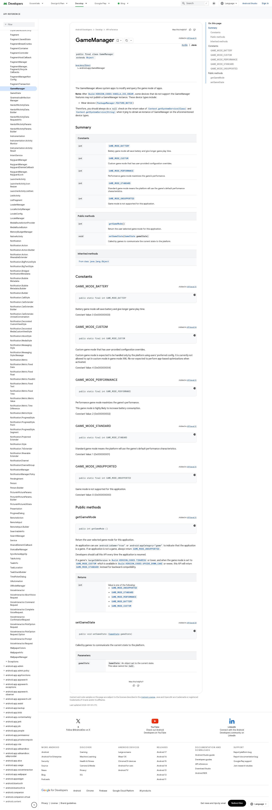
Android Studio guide (204, 755)
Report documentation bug (246, 756)
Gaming (83, 752)
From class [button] (94, 261)
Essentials (35, 3)
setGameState (116, 236)
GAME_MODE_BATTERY (119, 146)
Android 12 (162, 774)
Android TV (123, 770)
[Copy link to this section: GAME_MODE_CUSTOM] (110, 327)
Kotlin (185, 45)
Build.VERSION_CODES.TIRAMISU (129, 560)
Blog (123, 3)
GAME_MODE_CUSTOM (118, 158)
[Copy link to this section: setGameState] (98, 622)
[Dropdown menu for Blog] (129, 3)
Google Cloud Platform (123, 790)
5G (81, 774)
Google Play (101, 3)
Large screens (124, 752)
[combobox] (195, 3)
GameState (129, 236)
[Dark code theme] (194, 295)
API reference (12, 14)
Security (45, 761)
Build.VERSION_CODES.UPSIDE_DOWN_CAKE (140, 563)
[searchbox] (19, 24)
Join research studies (243, 765)
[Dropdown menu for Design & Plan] (68, 3)
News (44, 770)
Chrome (90, 790)
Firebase (103, 790)
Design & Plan (57, 3)
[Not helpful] (194, 30)
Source (45, 765)
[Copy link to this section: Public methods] (104, 507)
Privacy (83, 770)
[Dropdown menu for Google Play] (110, 3)
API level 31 (191, 38)
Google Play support (243, 761)
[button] (18, 661)
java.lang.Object (83, 65)
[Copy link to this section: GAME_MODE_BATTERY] (111, 286)
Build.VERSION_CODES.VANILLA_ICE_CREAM (110, 94)
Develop (79, 3)
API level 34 (191, 327)
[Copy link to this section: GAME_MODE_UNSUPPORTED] (119, 466)
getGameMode (115, 223)
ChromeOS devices (127, 761)
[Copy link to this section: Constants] (95, 277)
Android (45, 752)
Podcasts (46, 779)
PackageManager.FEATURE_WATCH (114, 103)
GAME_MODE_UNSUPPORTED (121, 198)
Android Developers (84, 29)
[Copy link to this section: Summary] (94, 127)
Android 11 (161, 779)
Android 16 (162, 756)
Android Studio (249, 3)
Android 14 (162, 765)
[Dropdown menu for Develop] (87, 3)
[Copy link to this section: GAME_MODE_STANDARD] (114, 426)
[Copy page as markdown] (126, 40)
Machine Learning (88, 756)
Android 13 (161, 770)
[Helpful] (190, 30)
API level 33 (191, 623)
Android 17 (162, 752)
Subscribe (237, 803)
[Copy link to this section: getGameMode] (99, 517)
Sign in (265, 3)
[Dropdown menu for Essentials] (44, 3)
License (54, 803)
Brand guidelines (68, 803)
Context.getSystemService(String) (95, 112)
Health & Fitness (87, 761)
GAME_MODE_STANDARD (119, 183)
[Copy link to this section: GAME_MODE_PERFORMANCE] (120, 380)
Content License (148, 697)
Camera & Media (87, 765)
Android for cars (125, 765)
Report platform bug (243, 752)
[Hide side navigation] (34, 805)
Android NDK (201, 773)
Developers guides (203, 759)
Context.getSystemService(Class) (167, 108)
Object (90, 57)
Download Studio (203, 768)
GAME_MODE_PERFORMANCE (121, 170)
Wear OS (122, 756)
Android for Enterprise (51, 756)
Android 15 (162, 761)
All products (145, 790)
